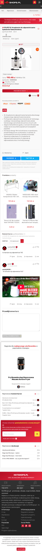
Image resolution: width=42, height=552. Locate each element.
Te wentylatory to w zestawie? (11, 408)
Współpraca (5, 515)
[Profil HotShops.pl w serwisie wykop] (26, 525)
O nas (3, 512)
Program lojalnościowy (9, 530)
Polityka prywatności (28, 520)
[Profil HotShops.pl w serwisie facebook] (22, 525)
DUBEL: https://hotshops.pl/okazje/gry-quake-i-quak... (18, 413)
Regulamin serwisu (27, 512)
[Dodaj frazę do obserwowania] (37, 433)
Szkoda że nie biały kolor (9, 398)
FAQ (3, 525)
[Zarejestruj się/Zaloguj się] (39, 2)
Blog (3, 517)
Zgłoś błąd (5, 528)
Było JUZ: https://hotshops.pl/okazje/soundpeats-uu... (18, 403)
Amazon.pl (6, 38)
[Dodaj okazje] (34, 2)
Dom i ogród (15, 38)
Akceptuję (21, 549)
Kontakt (4, 520)
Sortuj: (5, 241)
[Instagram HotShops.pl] (29, 525)
